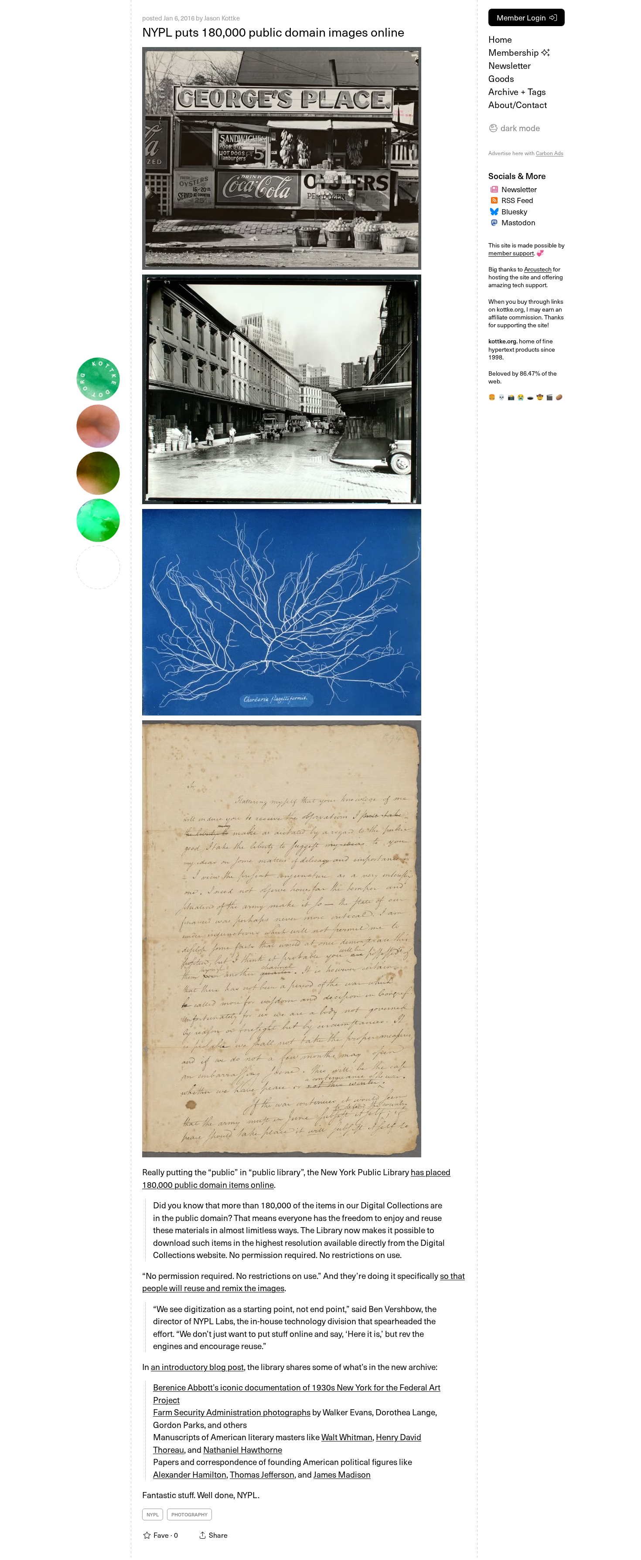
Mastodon (518, 222)
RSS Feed (517, 200)
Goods (501, 78)
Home (500, 39)
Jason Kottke (222, 18)
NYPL (153, 1514)
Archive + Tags (517, 91)
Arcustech (538, 269)
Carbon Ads (549, 153)
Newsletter (509, 65)
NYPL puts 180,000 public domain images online (273, 31)
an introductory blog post (197, 1366)
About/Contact (517, 104)
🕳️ (530, 397)
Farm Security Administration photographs (231, 1412)
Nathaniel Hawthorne (242, 1449)
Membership (514, 52)
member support (511, 253)
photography (189, 1514)
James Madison (342, 1474)
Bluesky (514, 211)
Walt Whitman (346, 1437)
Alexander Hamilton (189, 1474)
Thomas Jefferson (262, 1474)
